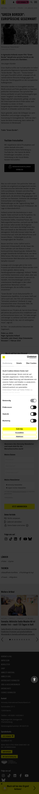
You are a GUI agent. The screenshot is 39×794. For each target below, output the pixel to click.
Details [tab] (19, 363)
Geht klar (19, 429)
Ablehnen (19, 437)
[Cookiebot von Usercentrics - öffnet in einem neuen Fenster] (28, 357)
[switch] (33, 407)
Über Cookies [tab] (31, 363)
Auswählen (19, 433)
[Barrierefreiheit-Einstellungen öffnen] (34, 679)
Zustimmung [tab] (7, 363)
